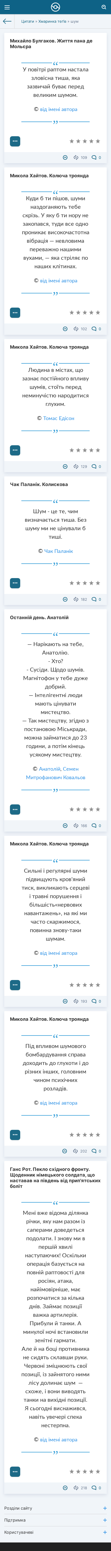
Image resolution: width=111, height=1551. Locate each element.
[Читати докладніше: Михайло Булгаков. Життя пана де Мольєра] (15, 141)
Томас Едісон (58, 418)
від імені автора (58, 109)
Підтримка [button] (15, 1520)
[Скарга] (66, 157)
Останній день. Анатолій (39, 617)
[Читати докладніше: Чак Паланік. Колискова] (15, 583)
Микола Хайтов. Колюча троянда (49, 175)
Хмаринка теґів (52, 21)
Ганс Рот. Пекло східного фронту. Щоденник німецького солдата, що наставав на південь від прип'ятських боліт (55, 1177)
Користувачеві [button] (18, 1532)
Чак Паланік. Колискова (39, 484)
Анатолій (49, 769)
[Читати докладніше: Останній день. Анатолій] (15, 809)
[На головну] (7, 21)
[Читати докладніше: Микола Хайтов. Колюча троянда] (15, 313)
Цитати (27, 21)
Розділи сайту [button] (18, 1508)
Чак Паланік (58, 551)
